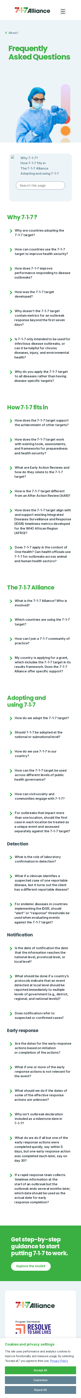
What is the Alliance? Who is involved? (41, 603)
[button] (63, 11)
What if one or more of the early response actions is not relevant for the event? (42, 1071)
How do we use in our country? (36, 753)
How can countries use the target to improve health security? (42, 251)
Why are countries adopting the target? (39, 232)
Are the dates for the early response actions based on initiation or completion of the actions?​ (42, 1047)
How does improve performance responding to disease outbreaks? (42, 272)
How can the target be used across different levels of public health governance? (40, 774)
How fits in (33, 163)
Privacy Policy (59, 1360)
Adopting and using (39, 173)
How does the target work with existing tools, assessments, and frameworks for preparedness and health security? (41, 446)
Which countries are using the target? (42, 622)
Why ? (29, 158)
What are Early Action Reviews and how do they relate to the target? (41, 472)
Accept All (40, 1370)
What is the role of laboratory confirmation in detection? (38, 859)
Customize (40, 1380)
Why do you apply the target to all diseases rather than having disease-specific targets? (41, 376)
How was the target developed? (34, 294)
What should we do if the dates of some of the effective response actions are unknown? (40, 1095)
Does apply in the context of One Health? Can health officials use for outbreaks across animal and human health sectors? (42, 554)
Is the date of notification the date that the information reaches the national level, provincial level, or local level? (41, 954)
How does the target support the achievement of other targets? (41, 422)
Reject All (40, 1390)
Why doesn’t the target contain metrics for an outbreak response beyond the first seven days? (39, 317)
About (13, 32)
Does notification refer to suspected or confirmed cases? (39, 1015)
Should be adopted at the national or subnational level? (39, 734)
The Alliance (34, 168)
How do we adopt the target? (42, 718)
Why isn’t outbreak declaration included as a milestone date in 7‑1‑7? (38, 1118)
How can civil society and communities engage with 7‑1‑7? (40, 796)
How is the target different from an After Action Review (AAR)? (42, 493)
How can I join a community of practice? (42, 641)
